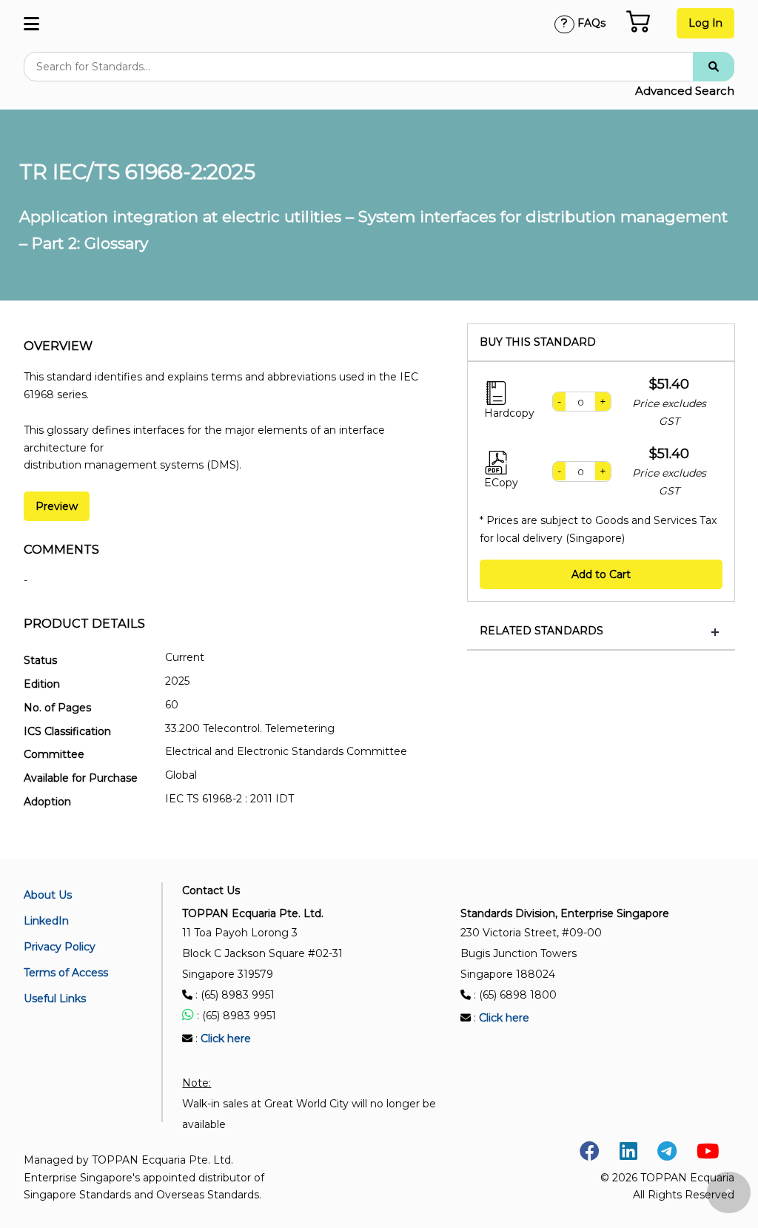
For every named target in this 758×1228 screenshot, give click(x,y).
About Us (48, 895)
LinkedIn (46, 920)
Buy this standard (538, 342)
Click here (226, 1038)
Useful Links (55, 998)
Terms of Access (66, 972)
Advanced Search (684, 91)
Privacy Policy (59, 946)
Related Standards (541, 631)
